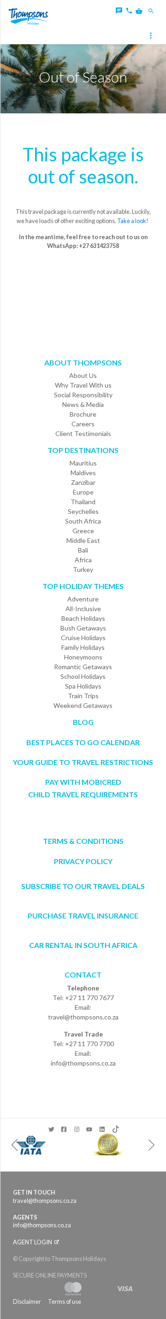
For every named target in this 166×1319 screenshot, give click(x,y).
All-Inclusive (83, 608)
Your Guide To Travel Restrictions (83, 762)
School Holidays (83, 676)
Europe (83, 492)
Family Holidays (83, 647)
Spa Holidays (83, 686)
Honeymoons (83, 657)
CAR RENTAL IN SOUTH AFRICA (83, 945)
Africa (83, 560)
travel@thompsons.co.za (83, 1017)
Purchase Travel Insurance (83, 915)
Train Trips (83, 696)
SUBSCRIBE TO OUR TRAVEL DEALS (83, 886)
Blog (83, 722)
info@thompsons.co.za (83, 1063)
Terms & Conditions (83, 840)
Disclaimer (27, 1301)
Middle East (83, 540)
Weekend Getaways (83, 705)
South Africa (83, 521)
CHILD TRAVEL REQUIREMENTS (83, 794)
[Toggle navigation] (151, 36)
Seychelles (83, 511)
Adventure (83, 599)
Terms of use (64, 1301)
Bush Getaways (83, 628)
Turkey (83, 569)
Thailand (83, 502)
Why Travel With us (83, 385)
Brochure (83, 414)
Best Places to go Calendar (83, 742)
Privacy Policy (83, 861)
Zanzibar (83, 482)
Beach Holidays (83, 618)
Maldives (83, 473)
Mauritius (83, 463)
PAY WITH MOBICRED (83, 781)
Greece (83, 531)
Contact (83, 974)
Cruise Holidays (83, 638)
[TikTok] (115, 1128)
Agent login (33, 1242)
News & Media (83, 404)
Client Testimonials (83, 433)
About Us (83, 375)
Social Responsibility (83, 395)
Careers (83, 424)
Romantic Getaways (83, 667)
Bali (83, 550)
